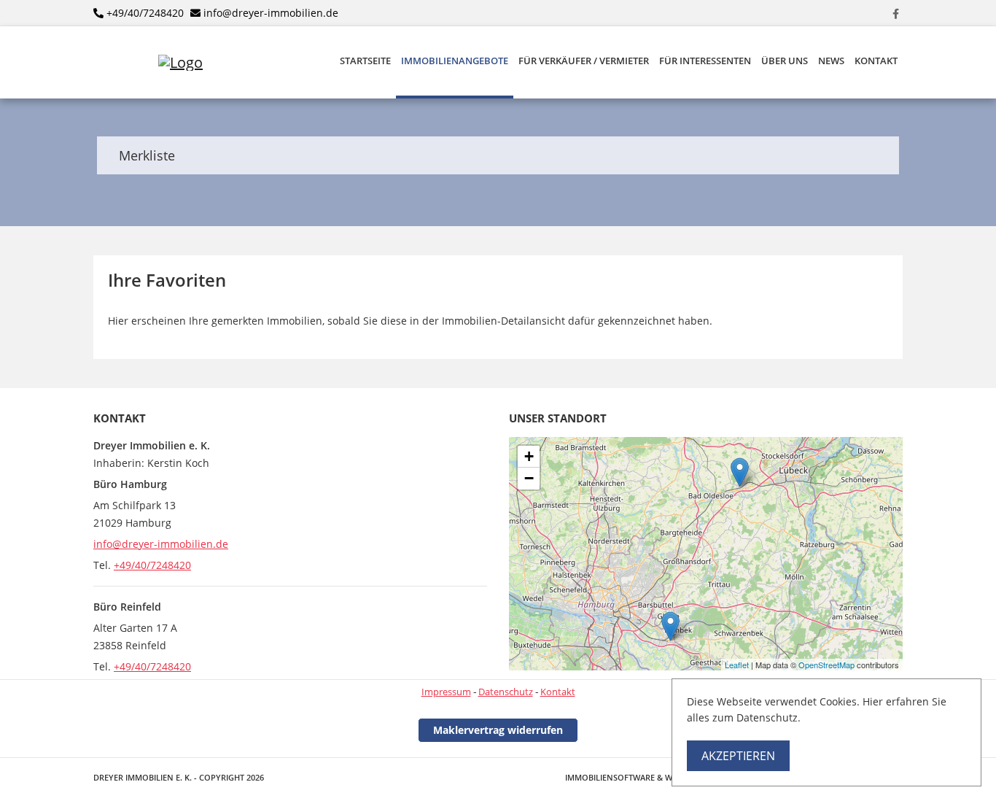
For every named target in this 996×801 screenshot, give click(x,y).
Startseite (365, 61)
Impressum (446, 691)
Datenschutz (505, 691)
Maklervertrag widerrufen (498, 730)
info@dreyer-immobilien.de (270, 13)
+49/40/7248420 (145, 13)
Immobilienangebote (454, 61)
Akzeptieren (738, 756)
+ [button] (529, 456)
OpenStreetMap (826, 664)
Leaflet (737, 664)
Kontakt (876, 61)
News (831, 61)
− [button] (529, 478)
